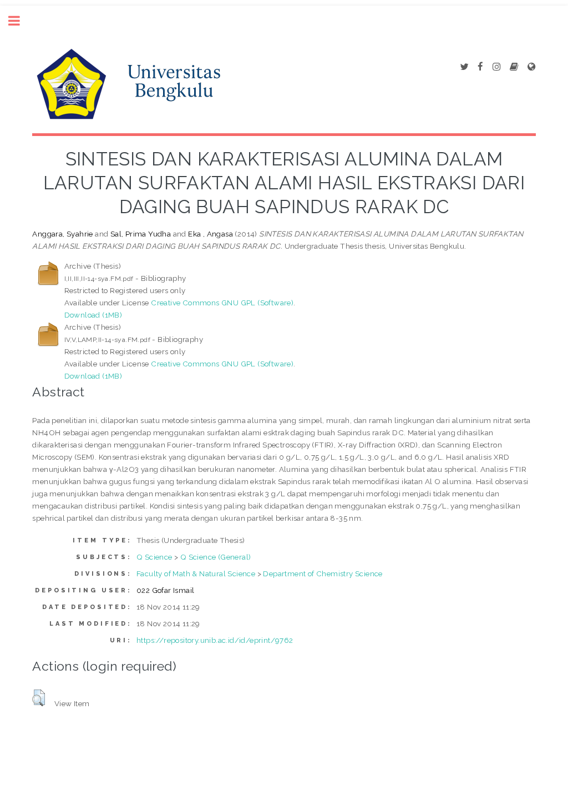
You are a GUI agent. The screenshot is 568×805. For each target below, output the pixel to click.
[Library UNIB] (531, 67)
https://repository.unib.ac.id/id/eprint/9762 (214, 640)
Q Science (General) (215, 556)
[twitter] (464, 67)
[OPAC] (514, 67)
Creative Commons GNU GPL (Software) (222, 302)
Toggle (20, 21)
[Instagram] (496, 67)
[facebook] (480, 67)
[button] (38, 698)
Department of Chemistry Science (322, 573)
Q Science (154, 556)
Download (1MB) (93, 314)
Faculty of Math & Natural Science (195, 573)
